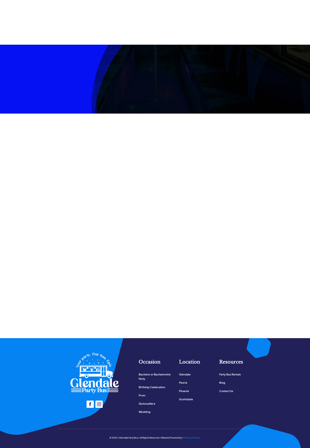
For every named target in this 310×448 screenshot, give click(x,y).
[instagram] (99, 404)
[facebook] (90, 404)
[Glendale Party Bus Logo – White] (94, 354)
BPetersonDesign (191, 437)
